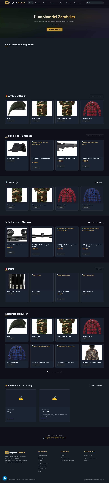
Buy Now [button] (36, 167)
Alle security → (98, 182)
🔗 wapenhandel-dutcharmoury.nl (54, 438)
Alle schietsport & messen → (94, 135)
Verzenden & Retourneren (67, 460)
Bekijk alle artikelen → (96, 385)
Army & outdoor (42, 466)
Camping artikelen (42, 468)
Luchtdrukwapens (42, 455)
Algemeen (68, 3)
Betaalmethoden (65, 458)
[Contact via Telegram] (5, 478)
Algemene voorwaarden (90, 458)
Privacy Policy (88, 455)
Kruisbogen (41, 458)
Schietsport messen (43, 463)
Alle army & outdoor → (96, 96)
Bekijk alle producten (55, 29)
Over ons (63, 455)
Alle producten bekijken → (54, 372)
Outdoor (53, 3)
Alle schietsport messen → (95, 222)
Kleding (60, 3)
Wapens (37, 3)
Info (80, 3)
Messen (45, 3)
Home (30, 3)
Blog (75, 3)
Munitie (40, 460)
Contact (86, 460)
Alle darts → (99, 268)
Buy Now (11, 121)
